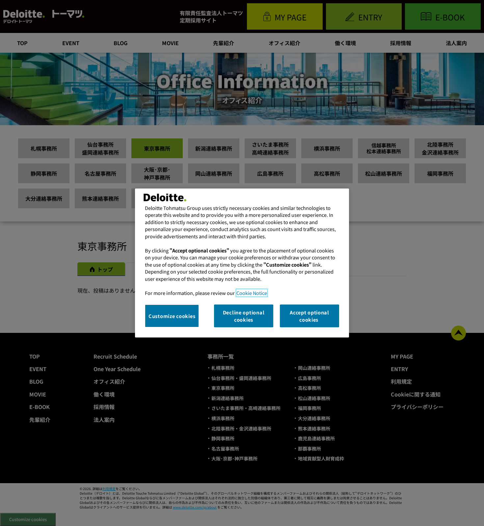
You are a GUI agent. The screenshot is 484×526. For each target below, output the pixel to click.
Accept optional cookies (309, 316)
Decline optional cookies (244, 316)
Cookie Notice (251, 292)
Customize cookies (171, 315)
